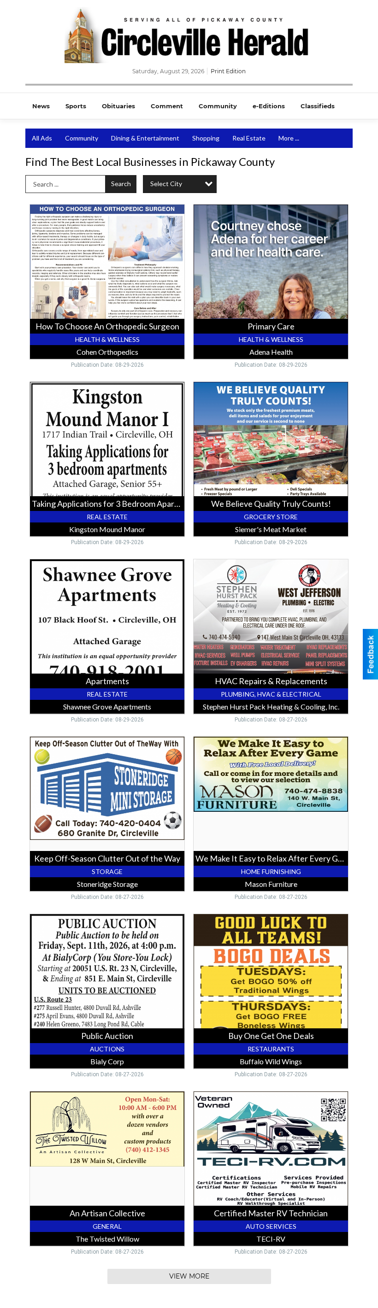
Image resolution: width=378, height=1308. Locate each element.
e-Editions (269, 106)
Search (121, 184)
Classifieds (318, 106)
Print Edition (228, 71)
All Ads (42, 138)
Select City (166, 184)
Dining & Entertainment (145, 138)
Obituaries (118, 106)
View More (189, 1276)
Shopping (205, 138)
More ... (288, 138)
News (41, 106)
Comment (167, 106)
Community (218, 106)
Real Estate (249, 138)
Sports (75, 106)
